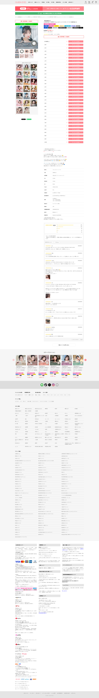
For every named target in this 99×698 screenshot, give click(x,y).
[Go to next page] (82, 340)
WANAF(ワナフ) (40, 534)
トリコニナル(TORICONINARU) (66, 495)
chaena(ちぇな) (17, 429)
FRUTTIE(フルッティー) (19, 511)
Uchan (56, 443)
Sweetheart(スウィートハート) (66, 483)
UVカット (24, 401)
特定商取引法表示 (67, 693)
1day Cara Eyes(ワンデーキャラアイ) (21, 536)
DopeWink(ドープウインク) (42, 495)
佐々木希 (16, 423)
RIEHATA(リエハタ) (28, 446)
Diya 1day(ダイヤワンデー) (42, 486)
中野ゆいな (36, 431)
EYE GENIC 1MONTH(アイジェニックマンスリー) (23, 460)
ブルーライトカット (35, 401)
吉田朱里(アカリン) (78, 443)
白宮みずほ (66, 423)
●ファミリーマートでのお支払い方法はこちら (22, 685)
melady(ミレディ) (64, 518)
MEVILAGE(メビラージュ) (66, 520)
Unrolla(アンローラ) (18, 467)
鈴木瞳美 (76, 408)
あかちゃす (17, 413)
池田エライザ (17, 408)
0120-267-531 (44, 554)
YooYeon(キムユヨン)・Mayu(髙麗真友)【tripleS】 (69, 444)
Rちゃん (66, 413)
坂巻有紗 (66, 421)
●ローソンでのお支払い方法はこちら (21, 683)
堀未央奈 (66, 437)
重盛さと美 (66, 408)
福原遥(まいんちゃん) (38, 437)
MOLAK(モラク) (64, 525)
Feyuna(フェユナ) (64, 504)
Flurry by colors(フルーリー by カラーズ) (44, 511)
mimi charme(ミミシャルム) (19, 518)
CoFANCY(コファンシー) (42, 481)
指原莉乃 (26, 423)
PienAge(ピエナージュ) (42, 502)
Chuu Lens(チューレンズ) (19, 490)
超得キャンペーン (37, 2)
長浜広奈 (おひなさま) (38, 408)
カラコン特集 (65, 2)
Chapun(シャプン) (18, 483)
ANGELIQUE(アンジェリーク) (66, 465)
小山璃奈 (46, 421)
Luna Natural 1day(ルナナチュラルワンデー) (45, 532)
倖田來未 (26, 421)
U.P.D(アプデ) (17, 465)
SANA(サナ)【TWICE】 (38, 423)
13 (81, 339)
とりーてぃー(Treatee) (18, 497)
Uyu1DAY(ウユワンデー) (42, 467)
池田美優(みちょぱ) (78, 413)
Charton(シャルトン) (41, 483)
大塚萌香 (66, 415)
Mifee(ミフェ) (64, 516)
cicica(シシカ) (17, 458)
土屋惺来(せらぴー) (58, 429)
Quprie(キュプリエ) (18, 479)
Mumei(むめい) (17, 443)
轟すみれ (76, 429)
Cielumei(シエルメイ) (65, 481)
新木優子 (46, 413)
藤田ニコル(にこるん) (48, 437)
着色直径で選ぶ (58, 2)
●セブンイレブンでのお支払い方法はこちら (22, 681)
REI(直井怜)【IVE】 (48, 446)
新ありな (56, 413)
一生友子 (26, 415)
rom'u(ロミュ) (17, 534)
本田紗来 (76, 437)
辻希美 (46, 429)
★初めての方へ (26, 693)
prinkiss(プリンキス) (41, 509)
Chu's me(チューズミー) (65, 488)
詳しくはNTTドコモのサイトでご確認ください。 (22, 642)
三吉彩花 (76, 439)
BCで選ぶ (52, 2)
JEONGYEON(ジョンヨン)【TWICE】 (79, 424)
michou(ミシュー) (41, 516)
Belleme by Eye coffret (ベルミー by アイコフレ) (45, 513)
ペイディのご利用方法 (29, 632)
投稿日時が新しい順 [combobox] (48, 242)
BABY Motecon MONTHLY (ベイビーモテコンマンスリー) (24, 513)
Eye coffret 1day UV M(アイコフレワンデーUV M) (46, 460)
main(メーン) (17, 525)
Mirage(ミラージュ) (18, 520)
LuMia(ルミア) (17, 532)
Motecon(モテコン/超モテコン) (43, 525)
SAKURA (76, 421)
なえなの (16, 431)
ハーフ (21, 401)
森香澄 (36, 443)
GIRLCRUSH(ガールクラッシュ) (20, 476)
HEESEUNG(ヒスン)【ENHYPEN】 (59, 434)
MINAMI (56, 439)
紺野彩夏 (36, 421)
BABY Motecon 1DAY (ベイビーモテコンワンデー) (69, 511)
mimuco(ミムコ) (40, 518)
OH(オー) (63, 472)
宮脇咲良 (66, 439)
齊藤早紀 (46, 408)
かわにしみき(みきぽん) (78, 415)
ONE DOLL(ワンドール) (65, 458)
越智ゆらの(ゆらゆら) (28, 408)
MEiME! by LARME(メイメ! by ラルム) (44, 453)
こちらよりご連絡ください (53, 550)
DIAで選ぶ (48, 2)
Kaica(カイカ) (40, 474)
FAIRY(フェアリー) (41, 504)
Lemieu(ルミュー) (64, 532)
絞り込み (57, 242)
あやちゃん (27, 413)
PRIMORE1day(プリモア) (19, 509)
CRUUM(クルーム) (64, 479)
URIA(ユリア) (17, 527)
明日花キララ (37, 413)
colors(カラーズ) (64, 474)
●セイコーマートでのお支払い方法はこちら (22, 688)
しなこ (46, 423)
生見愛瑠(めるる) (77, 431)
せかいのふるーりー (18, 486)
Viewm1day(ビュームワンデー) (66, 502)
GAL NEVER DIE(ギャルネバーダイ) (67, 476)
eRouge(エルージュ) (18, 472)
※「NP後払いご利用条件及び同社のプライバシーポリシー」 (24, 586)
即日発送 (43, 2)
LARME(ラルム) (17, 453)
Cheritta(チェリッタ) (18, 488)
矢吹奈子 (46, 443)
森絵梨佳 (26, 443)
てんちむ (66, 429)
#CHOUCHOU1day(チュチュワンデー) (44, 490)
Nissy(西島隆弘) (67, 431)
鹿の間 (56, 408)
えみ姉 (46, 415)
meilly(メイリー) (40, 520)
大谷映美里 (56, 415)
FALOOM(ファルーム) (18, 504)
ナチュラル (17, 401)
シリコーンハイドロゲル (43, 401)
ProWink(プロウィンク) (65, 509)
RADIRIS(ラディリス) (65, 527)
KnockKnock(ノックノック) (66, 497)
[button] (85, 360)
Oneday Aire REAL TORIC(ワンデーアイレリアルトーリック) (71, 534)
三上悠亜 (36, 439)
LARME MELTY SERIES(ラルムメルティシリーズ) (69, 453)
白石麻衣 (56, 423)
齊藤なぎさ (56, 421)
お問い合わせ (73, 693)
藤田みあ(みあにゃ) (58, 437)
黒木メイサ (17, 421)
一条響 (16, 415)
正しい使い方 (32, 693)
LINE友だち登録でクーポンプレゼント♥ (26, 24)
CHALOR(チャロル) (41, 488)
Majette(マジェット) (65, 513)
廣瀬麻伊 (26, 437)
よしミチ (16, 446)
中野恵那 (26, 431)
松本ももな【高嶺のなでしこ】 (19, 440)
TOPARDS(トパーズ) (18, 495)
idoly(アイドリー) (41, 458)
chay (26, 429)
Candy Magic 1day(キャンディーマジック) (45, 476)
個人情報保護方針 (60, 693)
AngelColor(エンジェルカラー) (43, 472)
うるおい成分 (29, 401)
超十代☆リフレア (64, 490)
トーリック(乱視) (51, 401)
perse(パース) (17, 502)
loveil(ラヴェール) (41, 527)
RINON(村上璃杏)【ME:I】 (39, 446)
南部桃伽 (56, 431)
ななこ (46, 431)
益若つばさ (27, 439)
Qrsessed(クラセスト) (41, 479)
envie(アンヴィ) (40, 465)
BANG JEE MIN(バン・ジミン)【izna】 (49, 434)
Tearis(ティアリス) (64, 486)
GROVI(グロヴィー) (18, 481)
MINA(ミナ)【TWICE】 (48, 439)
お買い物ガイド (70, 2)
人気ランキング (30, 2)
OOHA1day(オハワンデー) (19, 474)
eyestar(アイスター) (65, 460)
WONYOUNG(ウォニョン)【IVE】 (39, 416)
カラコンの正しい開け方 (46, 693)
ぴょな (16, 437)
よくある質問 (53, 693)
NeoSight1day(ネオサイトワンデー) (43, 497)
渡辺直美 (56, 446)
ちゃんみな (36, 429)
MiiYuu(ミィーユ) (17, 516)
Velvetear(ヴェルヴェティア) (66, 467)
